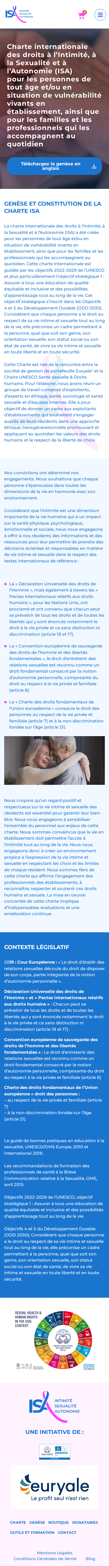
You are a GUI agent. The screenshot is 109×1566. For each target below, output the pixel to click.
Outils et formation (32, 1532)
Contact (67, 1532)
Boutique (58, 1522)
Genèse (37, 1522)
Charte (18, 1522)
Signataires (85, 1522)
